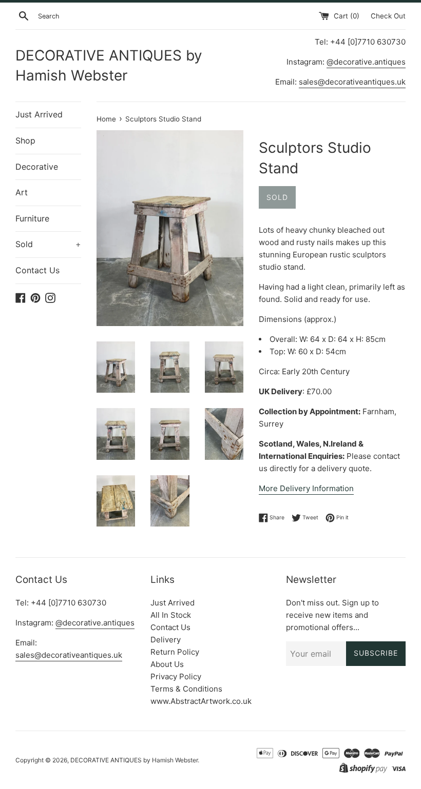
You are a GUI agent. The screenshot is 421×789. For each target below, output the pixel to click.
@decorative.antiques (366, 62)
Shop (25, 140)
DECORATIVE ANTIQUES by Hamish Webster (108, 65)
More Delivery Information (306, 488)
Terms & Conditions (186, 689)
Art (21, 192)
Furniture (32, 218)
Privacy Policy (175, 676)
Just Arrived (39, 114)
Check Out (388, 16)
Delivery (165, 639)
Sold (48, 244)
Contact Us (37, 270)
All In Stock (170, 615)
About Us (167, 664)
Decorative (36, 166)
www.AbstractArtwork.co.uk (201, 701)
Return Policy (174, 652)
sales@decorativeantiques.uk (352, 82)
